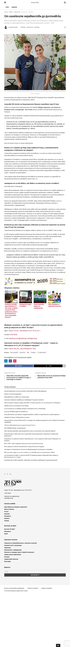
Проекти (6, 518)
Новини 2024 (17, 12)
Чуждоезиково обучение (11, 559)
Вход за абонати (9, 509)
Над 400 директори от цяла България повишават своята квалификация (25, 391)
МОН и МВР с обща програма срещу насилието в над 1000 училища (23, 443)
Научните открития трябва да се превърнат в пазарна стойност (24, 400)
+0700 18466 (7, 493)
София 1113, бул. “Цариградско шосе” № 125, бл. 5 (24, 330)
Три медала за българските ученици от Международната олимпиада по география (28, 449)
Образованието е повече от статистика (16, 397)
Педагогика (7, 547)
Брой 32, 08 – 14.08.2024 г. (28, 12)
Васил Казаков (14, 352)
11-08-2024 (22, 27)
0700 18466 (13, 334)
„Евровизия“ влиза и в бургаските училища (16, 417)
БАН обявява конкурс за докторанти (15, 428)
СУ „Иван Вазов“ (42, 352)
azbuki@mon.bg (32, 338)
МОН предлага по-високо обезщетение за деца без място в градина (24, 446)
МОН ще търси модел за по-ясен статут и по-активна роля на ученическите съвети (29, 452)
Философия (7, 561)
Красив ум (22, 352)
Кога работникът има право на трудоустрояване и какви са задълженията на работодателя (32, 414)
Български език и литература (13, 545)
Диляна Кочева (14, 27)
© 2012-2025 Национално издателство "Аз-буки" (16, 590)
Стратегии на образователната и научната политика (20, 543)
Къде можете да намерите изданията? (15, 507)
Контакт (7, 514)
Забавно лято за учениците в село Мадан (16, 405)
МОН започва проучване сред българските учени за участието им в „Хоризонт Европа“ (30, 431)
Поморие (33, 352)
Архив (6, 533)
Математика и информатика (13, 550)
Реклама (6, 520)
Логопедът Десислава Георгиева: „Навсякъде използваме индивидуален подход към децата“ (31, 460)
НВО (28, 352)
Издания (14, 7)
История (6, 557)
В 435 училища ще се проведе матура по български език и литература (24, 408)
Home (7, 7)
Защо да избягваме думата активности (16, 411)
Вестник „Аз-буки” (35, 2)
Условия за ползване (32, 588)
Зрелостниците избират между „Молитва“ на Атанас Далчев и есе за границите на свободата (32, 403)
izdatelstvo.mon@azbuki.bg (17, 338)
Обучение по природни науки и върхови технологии (19, 552)
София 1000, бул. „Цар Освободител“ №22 (22, 348)
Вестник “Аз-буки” (9, 529)
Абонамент (7, 516)
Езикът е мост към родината (12, 394)
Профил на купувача (46, 588)
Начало (6, 12)
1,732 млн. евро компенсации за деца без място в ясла (19, 425)
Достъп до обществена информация (14, 588)
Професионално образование (12, 554)
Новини (11, 12)
